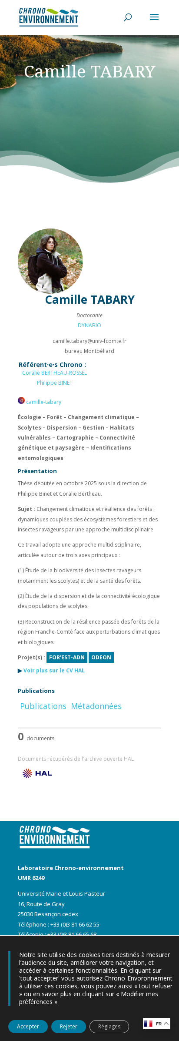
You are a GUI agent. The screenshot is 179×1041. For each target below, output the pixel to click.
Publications (43, 706)
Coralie (54, 372)
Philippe (55, 382)
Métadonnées (96, 706)
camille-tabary (43, 402)
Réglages (109, 1026)
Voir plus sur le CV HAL (54, 670)
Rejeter (68, 1026)
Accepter (28, 1026)
